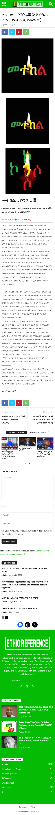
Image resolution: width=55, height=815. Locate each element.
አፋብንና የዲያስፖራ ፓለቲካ (25, 449)
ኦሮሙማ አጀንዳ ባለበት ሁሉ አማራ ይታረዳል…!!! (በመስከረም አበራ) (42, 419)
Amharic (5, 448)
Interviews (6, 787)
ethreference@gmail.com (33, 680)
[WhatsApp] (26, 32)
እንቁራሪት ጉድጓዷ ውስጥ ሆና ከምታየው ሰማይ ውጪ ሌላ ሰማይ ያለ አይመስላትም (45, 454)
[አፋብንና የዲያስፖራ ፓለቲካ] (27, 441)
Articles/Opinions (9, 774)
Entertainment (8, 783)
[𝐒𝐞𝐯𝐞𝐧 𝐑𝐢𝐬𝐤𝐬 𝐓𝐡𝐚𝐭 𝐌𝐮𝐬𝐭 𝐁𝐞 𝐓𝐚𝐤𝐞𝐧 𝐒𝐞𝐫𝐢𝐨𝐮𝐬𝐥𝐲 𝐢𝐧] (9, 726)
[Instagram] (28, 687)
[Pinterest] (19, 32)
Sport (4, 792)
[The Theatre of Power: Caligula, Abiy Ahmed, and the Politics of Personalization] (9, 742)
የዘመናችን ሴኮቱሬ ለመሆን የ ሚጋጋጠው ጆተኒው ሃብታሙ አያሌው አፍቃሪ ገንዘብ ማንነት (8, 454)
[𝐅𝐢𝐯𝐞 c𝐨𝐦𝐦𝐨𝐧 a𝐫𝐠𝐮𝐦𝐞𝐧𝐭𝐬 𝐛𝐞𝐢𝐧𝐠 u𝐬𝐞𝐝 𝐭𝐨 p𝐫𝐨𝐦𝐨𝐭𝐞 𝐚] (9, 711)
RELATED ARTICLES (16, 432)
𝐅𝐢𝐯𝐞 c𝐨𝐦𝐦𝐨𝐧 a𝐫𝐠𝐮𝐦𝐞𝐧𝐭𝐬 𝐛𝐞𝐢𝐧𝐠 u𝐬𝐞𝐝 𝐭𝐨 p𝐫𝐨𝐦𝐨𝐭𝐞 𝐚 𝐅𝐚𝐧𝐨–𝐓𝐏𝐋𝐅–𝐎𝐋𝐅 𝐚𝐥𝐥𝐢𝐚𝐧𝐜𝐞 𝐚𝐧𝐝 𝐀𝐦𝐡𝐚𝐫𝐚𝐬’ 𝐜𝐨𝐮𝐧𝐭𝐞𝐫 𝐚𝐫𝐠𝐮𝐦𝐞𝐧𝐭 (25, 584)
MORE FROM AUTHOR (37, 432)
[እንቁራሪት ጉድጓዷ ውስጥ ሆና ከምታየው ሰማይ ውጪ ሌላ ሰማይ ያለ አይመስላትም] (45, 443)
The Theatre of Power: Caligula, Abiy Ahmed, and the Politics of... (35, 740)
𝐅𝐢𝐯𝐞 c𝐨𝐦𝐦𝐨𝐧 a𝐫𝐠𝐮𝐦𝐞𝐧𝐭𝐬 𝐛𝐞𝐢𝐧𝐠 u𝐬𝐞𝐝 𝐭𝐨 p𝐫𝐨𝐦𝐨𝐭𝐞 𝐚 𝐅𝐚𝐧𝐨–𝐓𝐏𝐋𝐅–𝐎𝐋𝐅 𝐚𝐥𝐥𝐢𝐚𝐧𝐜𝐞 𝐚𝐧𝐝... (36, 709)
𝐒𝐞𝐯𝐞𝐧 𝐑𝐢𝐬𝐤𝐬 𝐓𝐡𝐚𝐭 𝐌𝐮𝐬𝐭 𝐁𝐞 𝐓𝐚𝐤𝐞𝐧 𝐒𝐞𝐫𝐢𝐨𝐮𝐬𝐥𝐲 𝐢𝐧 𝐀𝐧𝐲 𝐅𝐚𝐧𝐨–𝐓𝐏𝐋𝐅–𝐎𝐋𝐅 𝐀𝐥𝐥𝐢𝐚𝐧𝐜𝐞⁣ (35, 725)
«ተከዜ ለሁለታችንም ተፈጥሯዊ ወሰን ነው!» (19, 608)
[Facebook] (5, 32)
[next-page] (29, 463)
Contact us (23, 807)
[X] (34, 687)
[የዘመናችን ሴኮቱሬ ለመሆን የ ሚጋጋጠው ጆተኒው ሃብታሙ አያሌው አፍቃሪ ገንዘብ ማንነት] (10, 443)
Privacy (33, 807)
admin (4, 575)
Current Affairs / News (11, 769)
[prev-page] (25, 463)
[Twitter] (12, 32)
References (7, 778)
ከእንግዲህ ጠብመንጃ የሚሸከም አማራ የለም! (20, 597)
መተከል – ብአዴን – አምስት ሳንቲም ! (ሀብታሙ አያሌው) (14, 419)
